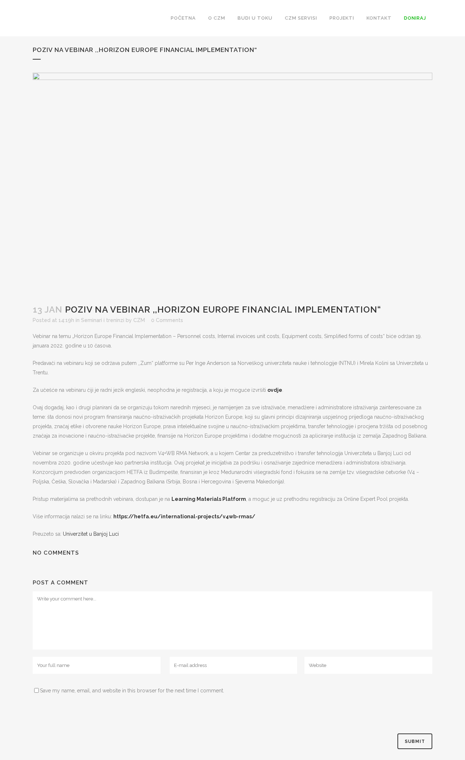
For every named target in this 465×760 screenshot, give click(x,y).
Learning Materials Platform (208, 499)
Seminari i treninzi (102, 320)
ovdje (274, 390)
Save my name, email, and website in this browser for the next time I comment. (132, 690)
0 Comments (167, 320)
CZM (139, 320)
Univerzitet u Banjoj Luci (91, 534)
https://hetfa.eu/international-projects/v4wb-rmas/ (184, 516)
